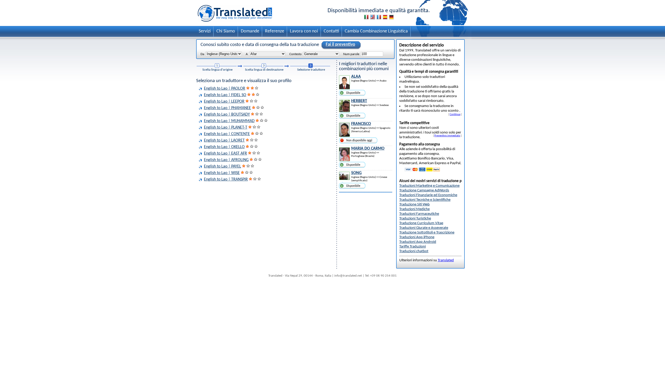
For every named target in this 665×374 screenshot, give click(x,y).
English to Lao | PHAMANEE (227, 108)
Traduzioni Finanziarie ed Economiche (428, 195)
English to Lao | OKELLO (224, 147)
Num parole (351, 54)
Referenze (274, 31)
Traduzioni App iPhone (416, 237)
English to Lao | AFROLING (226, 160)
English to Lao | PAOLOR (224, 88)
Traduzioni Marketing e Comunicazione (429, 186)
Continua (455, 114)
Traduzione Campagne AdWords (424, 190)
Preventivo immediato (447, 135)
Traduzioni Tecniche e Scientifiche (424, 200)
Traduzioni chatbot (413, 251)
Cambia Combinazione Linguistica (376, 31)
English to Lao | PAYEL (222, 166)
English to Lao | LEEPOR (224, 101)
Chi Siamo (225, 31)
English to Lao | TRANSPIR (226, 179)
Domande (250, 31)
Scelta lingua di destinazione (264, 69)
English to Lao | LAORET (224, 140)
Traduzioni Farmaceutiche (419, 214)
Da (202, 54)
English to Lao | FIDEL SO (225, 95)
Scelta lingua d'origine (217, 69)
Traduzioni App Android (417, 242)
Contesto (295, 54)
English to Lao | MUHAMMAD (229, 121)
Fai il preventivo (340, 44)
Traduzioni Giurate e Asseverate (423, 228)
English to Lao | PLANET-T (225, 127)
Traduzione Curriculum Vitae (421, 223)
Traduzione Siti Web (414, 204)
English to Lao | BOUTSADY (227, 114)
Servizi (205, 31)
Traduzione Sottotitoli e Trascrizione (426, 233)
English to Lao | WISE (222, 173)
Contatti (331, 31)
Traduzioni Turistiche (415, 219)
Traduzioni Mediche (414, 209)
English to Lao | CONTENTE (227, 134)
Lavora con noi (304, 31)
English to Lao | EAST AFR (225, 153)
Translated (446, 260)
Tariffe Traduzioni (412, 247)
